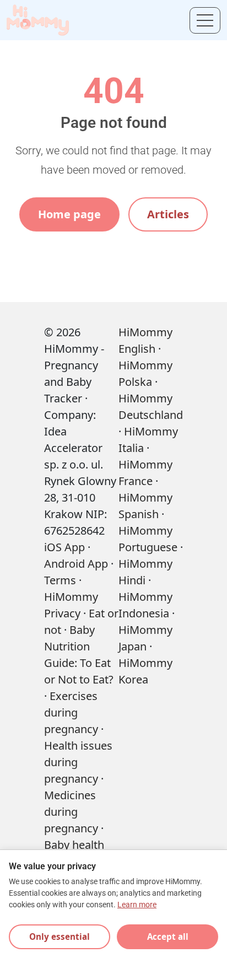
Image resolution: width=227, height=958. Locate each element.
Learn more (136, 904)
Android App (76, 563)
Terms (60, 580)
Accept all (167, 936)
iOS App (64, 547)
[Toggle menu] (205, 20)
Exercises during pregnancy (71, 712)
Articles (168, 214)
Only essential (59, 936)
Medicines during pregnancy (71, 812)
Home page (69, 214)
